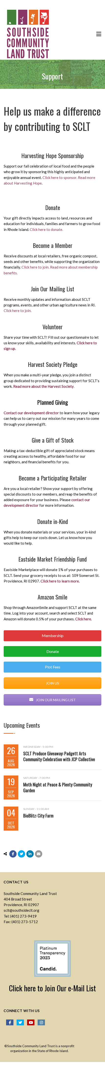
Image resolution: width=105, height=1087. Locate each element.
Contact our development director (31, 413)
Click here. (83, 619)
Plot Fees (52, 667)
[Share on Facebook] (13, 854)
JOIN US (52, 683)
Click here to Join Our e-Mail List (52, 988)
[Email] (38, 854)
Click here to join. (35, 267)
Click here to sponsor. (60, 177)
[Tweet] (21, 854)
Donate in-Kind (52, 521)
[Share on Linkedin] (30, 854)
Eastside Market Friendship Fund (52, 559)
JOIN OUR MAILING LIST (55, 700)
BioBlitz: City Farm (38, 815)
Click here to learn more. (60, 581)
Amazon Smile (52, 596)
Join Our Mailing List (52, 288)
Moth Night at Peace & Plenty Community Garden (57, 787)
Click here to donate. (46, 229)
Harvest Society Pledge (52, 364)
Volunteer (52, 326)
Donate (52, 207)
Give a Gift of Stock (53, 440)
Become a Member (53, 245)
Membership (52, 635)
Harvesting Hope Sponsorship (52, 155)
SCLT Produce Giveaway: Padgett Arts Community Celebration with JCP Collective (59, 756)
